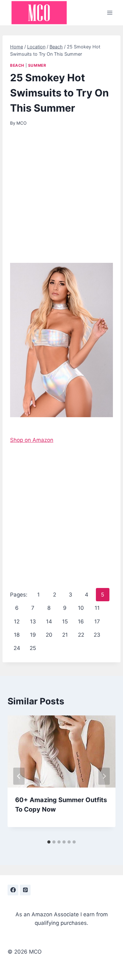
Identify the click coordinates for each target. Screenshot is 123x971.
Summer (37, 65)
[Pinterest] (25, 890)
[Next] (104, 776)
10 (81, 608)
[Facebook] (13, 890)
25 (33, 648)
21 (65, 635)
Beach (17, 65)
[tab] (48, 842)
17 (97, 621)
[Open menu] (109, 12)
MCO (21, 123)
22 (81, 635)
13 (33, 621)
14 (49, 621)
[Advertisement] (61, 198)
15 (65, 621)
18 (17, 635)
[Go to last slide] (19, 776)
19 (33, 635)
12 (17, 621)
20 (49, 635)
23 (97, 635)
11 (97, 608)
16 (81, 621)
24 (17, 648)
